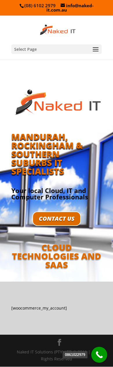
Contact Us (56, 218)
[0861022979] (99, 355)
